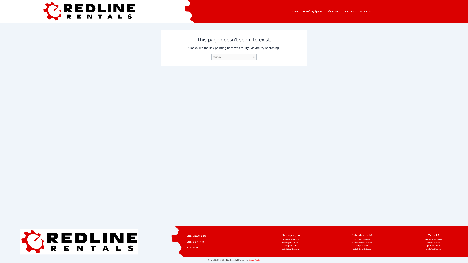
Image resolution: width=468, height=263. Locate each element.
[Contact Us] (250, 248)
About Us (333, 11)
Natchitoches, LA (362, 235)
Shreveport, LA (291, 235)
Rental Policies (195, 241)
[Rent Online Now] (250, 236)
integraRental (254, 260)
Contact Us (364, 11)
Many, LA (433, 235)
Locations (348, 11)
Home (295, 11)
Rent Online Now (196, 235)
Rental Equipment (312, 11)
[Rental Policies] (250, 242)
